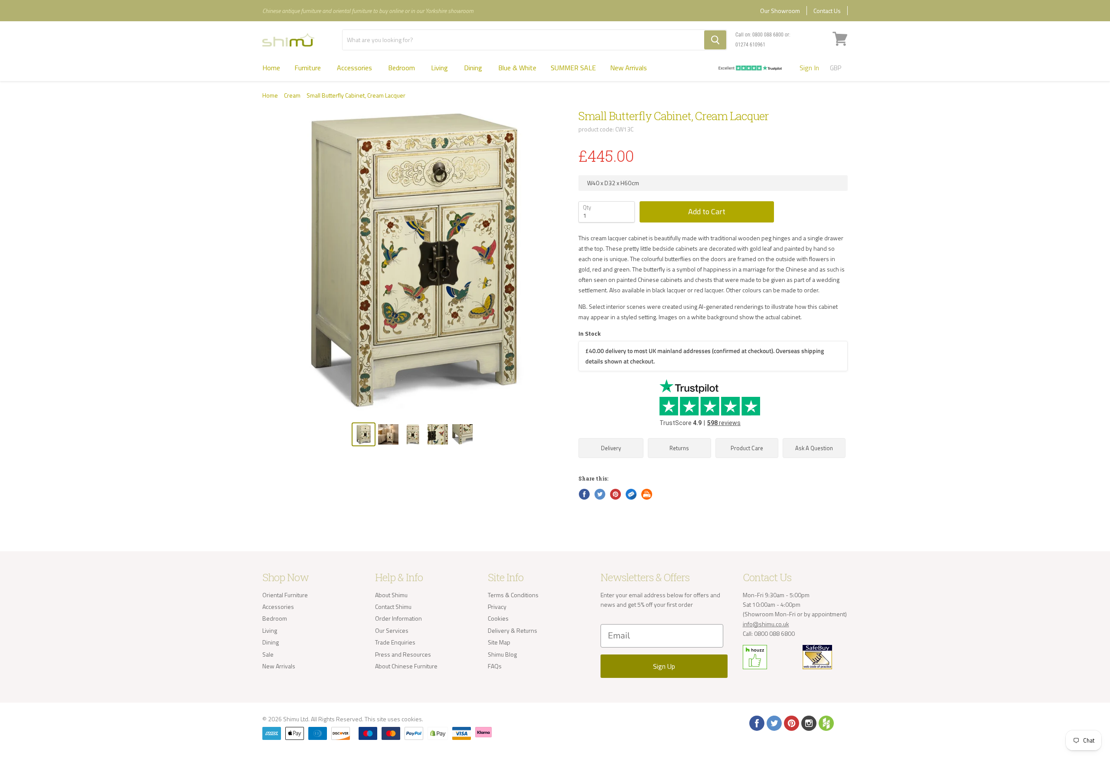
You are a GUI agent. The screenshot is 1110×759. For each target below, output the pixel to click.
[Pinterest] (791, 722)
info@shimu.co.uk (766, 623)
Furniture (308, 67)
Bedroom (402, 67)
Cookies (498, 618)
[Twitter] (773, 722)
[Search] (715, 40)
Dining (474, 67)
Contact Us (827, 10)
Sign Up (664, 666)
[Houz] (825, 722)
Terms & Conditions (513, 594)
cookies (412, 718)
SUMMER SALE (573, 67)
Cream (292, 95)
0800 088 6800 (768, 35)
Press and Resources (403, 654)
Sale (268, 654)
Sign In (809, 67)
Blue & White (517, 67)
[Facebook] (756, 722)
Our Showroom (780, 10)
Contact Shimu (393, 606)
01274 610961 (750, 45)
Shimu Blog (502, 654)
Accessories (355, 67)
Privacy (497, 606)
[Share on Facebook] (583, 493)
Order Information (398, 618)
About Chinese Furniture (406, 666)
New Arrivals (628, 67)
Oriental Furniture (285, 594)
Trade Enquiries (395, 642)
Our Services (391, 630)
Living (440, 67)
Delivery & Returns (512, 630)
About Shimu (391, 594)
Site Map (499, 642)
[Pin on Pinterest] (615, 493)
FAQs (495, 666)
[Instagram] (808, 722)
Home (271, 67)
